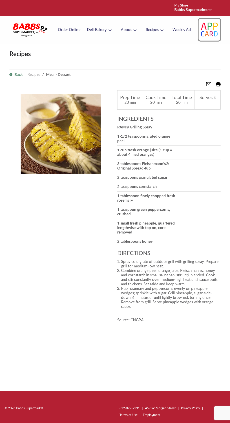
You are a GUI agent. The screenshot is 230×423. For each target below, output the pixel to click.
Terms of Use (128, 415)
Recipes (33, 75)
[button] (193, 10)
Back (18, 75)
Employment (151, 415)
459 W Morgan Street (160, 408)
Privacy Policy (190, 408)
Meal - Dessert (58, 75)
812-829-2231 (129, 408)
